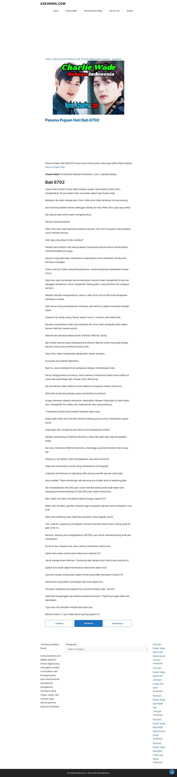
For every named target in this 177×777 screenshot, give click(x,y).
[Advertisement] (88, 34)
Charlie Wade (71, 11)
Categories (71, 644)
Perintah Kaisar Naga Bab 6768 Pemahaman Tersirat (159, 652)
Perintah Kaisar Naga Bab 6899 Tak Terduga (159, 704)
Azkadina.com (53, 3)
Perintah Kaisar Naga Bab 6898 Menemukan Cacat (159, 727)
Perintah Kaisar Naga (93, 11)
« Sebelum (59, 623)
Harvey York (114, 11)
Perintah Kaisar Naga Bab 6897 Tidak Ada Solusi (159, 751)
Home (55, 11)
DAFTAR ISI (88, 623)
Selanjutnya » (117, 623)
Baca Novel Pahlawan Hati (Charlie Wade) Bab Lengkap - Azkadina (87, 59)
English (130, 11)
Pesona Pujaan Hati (55, 167)
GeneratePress (103, 773)
